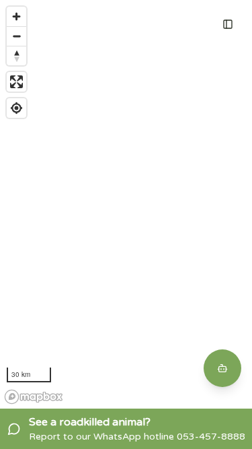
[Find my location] (16, 108)
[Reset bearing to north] (16, 55)
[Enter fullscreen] (16, 82)
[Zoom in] (16, 16)
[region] (126, 204)
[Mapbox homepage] (33, 397)
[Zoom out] (16, 36)
